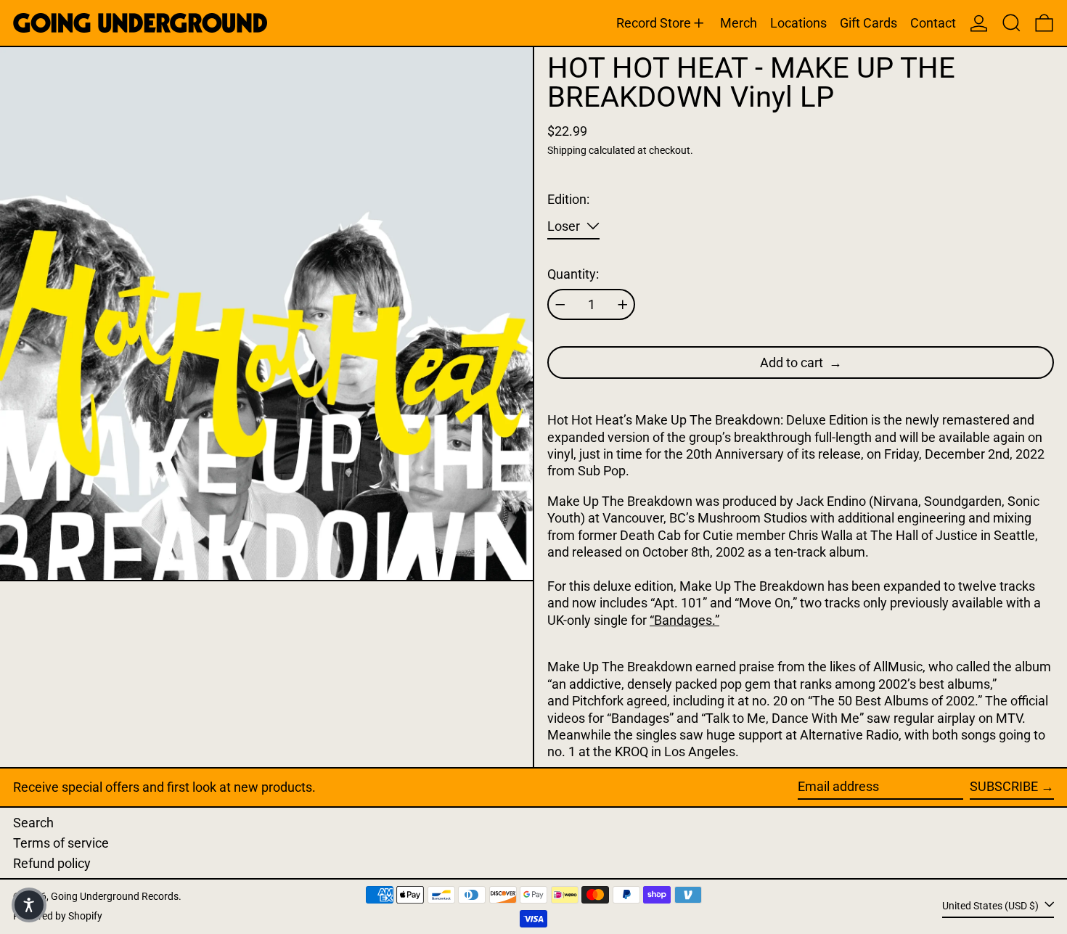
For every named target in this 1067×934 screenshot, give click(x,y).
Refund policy (52, 863)
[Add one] (623, 305)
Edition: (568, 199)
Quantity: (573, 274)
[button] (1011, 23)
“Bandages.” (684, 620)
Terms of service (61, 843)
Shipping (566, 150)
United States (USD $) (991, 906)
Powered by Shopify (57, 916)
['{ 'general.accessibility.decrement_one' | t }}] (560, 305)
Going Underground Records (115, 896)
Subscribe (1004, 786)
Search (33, 822)
